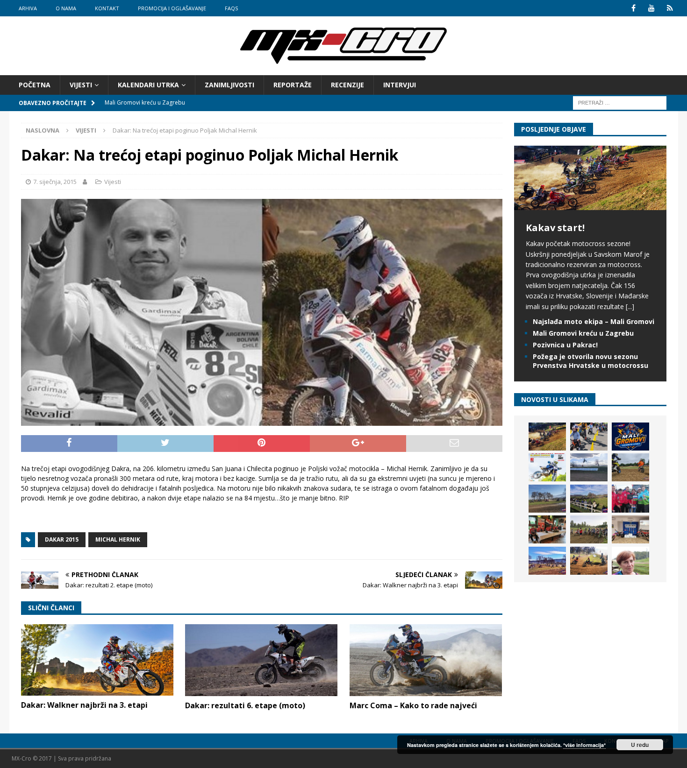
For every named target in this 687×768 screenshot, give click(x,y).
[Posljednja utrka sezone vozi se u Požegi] (589, 561)
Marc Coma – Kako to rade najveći (413, 705)
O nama (66, 8)
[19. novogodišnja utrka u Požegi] (589, 499)
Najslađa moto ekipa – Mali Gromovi (593, 321)
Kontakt (107, 8)
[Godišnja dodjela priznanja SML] (630, 529)
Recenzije (347, 84)
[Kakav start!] (590, 204)
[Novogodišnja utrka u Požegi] (547, 561)
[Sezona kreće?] (547, 499)
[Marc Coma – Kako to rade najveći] (426, 660)
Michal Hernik (117, 539)
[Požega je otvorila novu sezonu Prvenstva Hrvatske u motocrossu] (589, 467)
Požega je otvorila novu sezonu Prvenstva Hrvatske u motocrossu (590, 360)
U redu (640, 744)
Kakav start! (555, 227)
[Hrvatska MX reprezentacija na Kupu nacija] (547, 529)
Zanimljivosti (229, 84)
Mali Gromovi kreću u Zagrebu (583, 333)
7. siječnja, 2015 (55, 181)
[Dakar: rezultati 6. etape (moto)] (261, 660)
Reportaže (292, 84)
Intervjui (399, 84)
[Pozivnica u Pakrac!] (547, 467)
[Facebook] (633, 8)
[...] (630, 306)
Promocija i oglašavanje (172, 8)
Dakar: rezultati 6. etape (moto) (245, 705)
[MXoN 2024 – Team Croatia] (630, 499)
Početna (34, 84)
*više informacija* (584, 744)
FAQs (231, 8)
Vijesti (81, 84)
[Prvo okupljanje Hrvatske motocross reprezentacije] (589, 529)
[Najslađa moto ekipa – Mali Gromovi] (589, 437)
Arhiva (28, 8)
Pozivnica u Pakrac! (565, 344)
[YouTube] (652, 8)
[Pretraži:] (619, 102)
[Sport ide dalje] (630, 467)
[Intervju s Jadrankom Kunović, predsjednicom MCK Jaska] (630, 561)
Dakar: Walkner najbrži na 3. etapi (84, 705)
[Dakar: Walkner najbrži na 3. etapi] (97, 660)
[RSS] (670, 8)
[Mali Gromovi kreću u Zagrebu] (630, 437)
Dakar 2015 (62, 539)
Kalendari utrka (148, 84)
